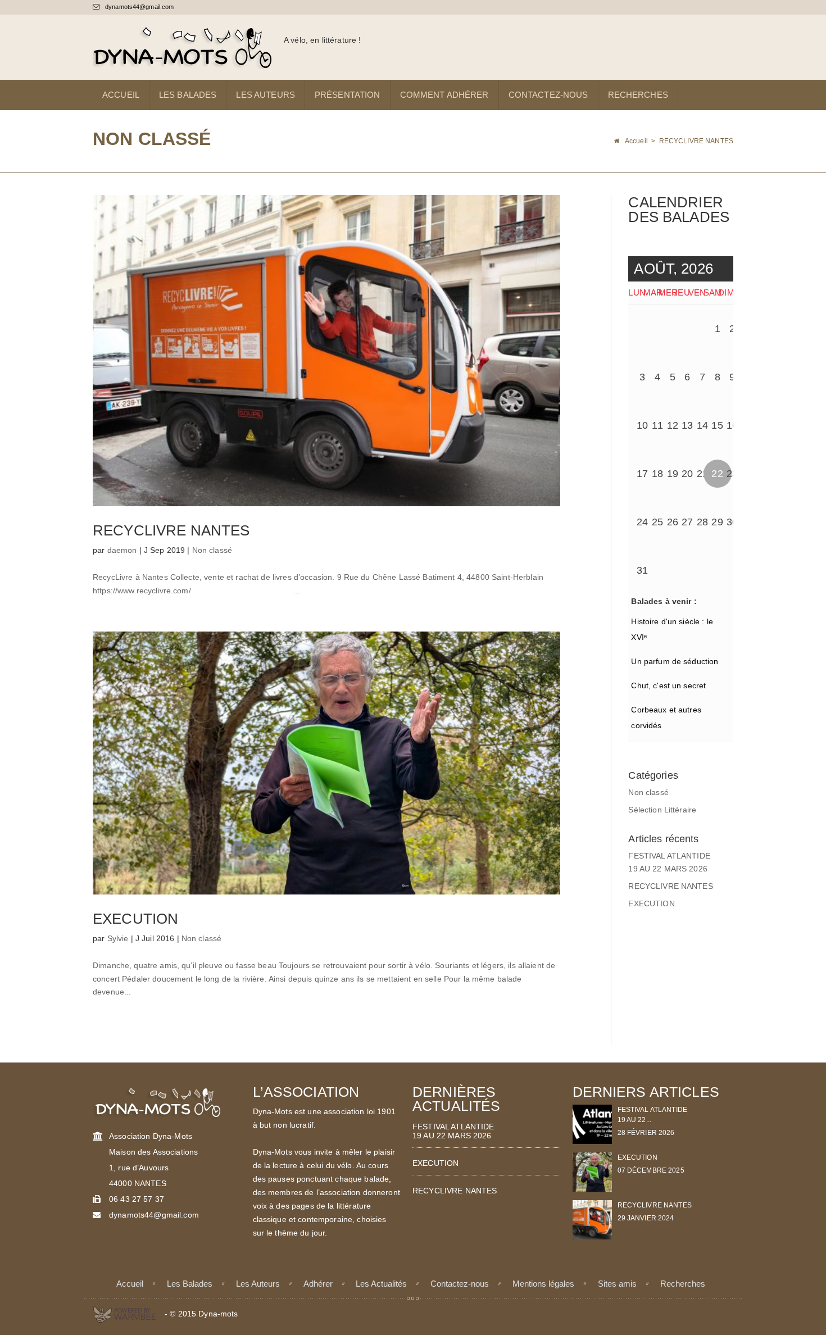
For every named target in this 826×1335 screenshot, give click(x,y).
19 (672, 473)
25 (657, 522)
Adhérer (318, 1283)
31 (642, 570)
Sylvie (118, 938)
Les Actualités (381, 1283)
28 (702, 522)
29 (717, 522)
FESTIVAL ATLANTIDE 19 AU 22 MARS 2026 (453, 1131)
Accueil (120, 94)
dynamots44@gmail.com (138, 6)
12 (672, 425)
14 (702, 425)
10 (642, 425)
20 (687, 473)
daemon (122, 550)
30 (732, 522)
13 (687, 425)
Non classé (212, 550)
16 (732, 425)
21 (702, 473)
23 (732, 473)
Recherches (638, 94)
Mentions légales (543, 1283)
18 (657, 473)
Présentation (347, 94)
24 (642, 522)
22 (717, 473)
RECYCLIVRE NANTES (171, 530)
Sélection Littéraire (662, 809)
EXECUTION (135, 918)
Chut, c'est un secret (668, 685)
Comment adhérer (444, 94)
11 (657, 425)
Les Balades (188, 94)
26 (672, 522)
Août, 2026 (673, 269)
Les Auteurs (265, 94)
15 (717, 425)
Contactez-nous (548, 94)
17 (642, 473)
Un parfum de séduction (674, 661)
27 (687, 522)
